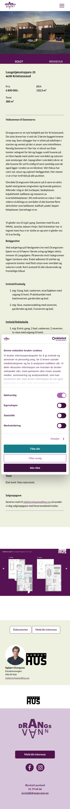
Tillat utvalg (35, 458)
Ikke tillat (35, 467)
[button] (33, 705)
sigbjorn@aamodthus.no (37, 502)
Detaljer (55, 438)
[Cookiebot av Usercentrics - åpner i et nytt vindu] (52, 339)
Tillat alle (35, 448)
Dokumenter (20, 629)
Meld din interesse (46, 629)
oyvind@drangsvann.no (35, 793)
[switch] (61, 405)
